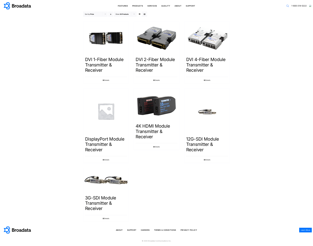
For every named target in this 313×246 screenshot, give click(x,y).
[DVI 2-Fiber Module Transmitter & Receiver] (156, 38)
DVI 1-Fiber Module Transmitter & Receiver (104, 65)
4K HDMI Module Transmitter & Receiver (153, 131)
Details (106, 80)
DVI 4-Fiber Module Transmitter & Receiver (206, 65)
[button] (287, 6)
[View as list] (144, 14)
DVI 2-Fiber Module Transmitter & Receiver (155, 65)
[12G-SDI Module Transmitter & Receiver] (207, 111)
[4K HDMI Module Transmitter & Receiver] (156, 104)
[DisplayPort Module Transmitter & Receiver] (106, 111)
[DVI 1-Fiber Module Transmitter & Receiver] (106, 38)
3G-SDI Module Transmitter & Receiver (100, 203)
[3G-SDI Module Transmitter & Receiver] (106, 180)
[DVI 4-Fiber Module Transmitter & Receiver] (207, 38)
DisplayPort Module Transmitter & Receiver (104, 144)
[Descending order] (110, 14)
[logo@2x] (17, 3)
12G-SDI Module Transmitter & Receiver (202, 144)
